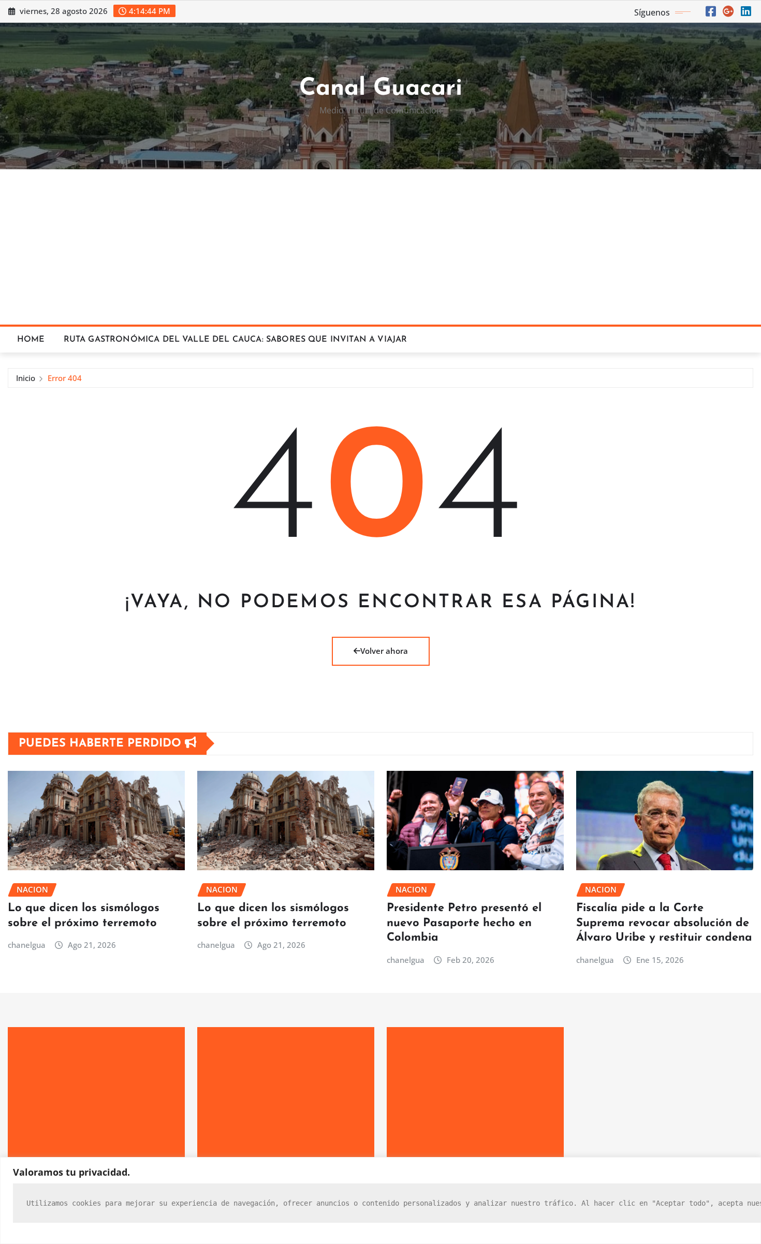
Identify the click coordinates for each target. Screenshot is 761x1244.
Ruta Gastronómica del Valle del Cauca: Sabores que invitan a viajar (235, 339)
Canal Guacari (380, 89)
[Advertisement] (380, 247)
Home (31, 339)
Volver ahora (384, 651)
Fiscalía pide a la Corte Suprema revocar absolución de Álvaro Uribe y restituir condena (664, 923)
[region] (380, 1200)
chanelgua (27, 945)
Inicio (25, 378)
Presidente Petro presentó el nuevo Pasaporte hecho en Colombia (464, 923)
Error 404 (65, 378)
